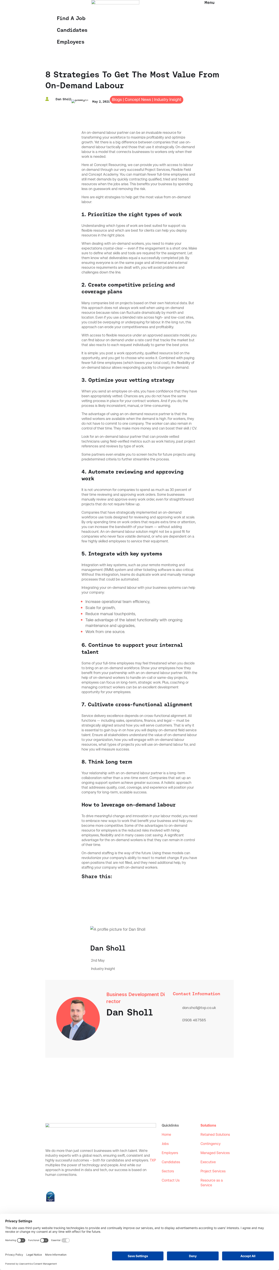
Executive (208, 1162)
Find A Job (71, 18)
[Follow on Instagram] (66, 1183)
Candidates (72, 30)
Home (166, 1134)
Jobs (165, 1144)
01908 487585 (194, 1020)
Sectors (168, 1171)
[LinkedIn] (178, 1040)
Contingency (211, 1144)
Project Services (213, 1171)
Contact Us (171, 1180)
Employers (70, 42)
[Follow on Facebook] (57, 1183)
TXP (153, 1160)
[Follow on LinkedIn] (48, 1183)
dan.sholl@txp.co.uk (199, 1007)
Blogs (117, 99)
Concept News (138, 99)
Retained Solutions (215, 1134)
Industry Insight (167, 99)
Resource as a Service (212, 1182)
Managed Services (215, 1153)
